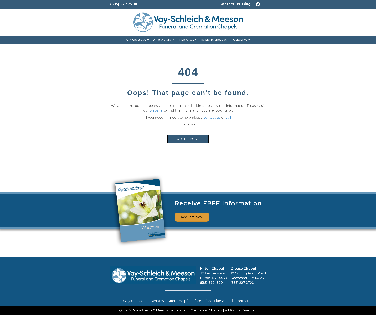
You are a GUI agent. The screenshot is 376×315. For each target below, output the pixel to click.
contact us (211, 117)
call (228, 117)
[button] (258, 4)
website (156, 110)
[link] (137, 39)
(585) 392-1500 (211, 283)
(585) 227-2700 (242, 283)
